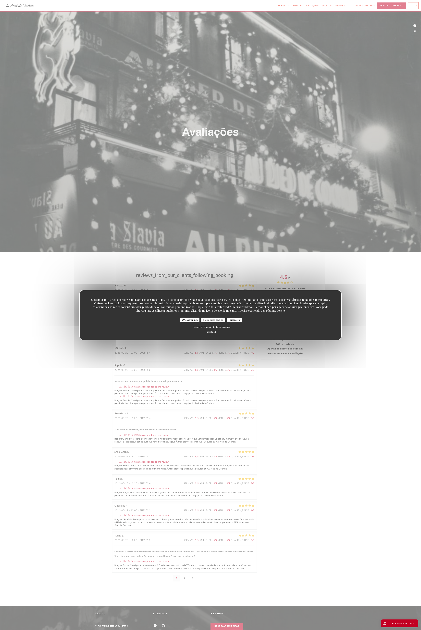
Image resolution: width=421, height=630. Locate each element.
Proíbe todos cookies (213, 320)
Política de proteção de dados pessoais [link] (212, 327)
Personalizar (234, 320)
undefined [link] (211, 332)
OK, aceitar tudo (190, 320)
